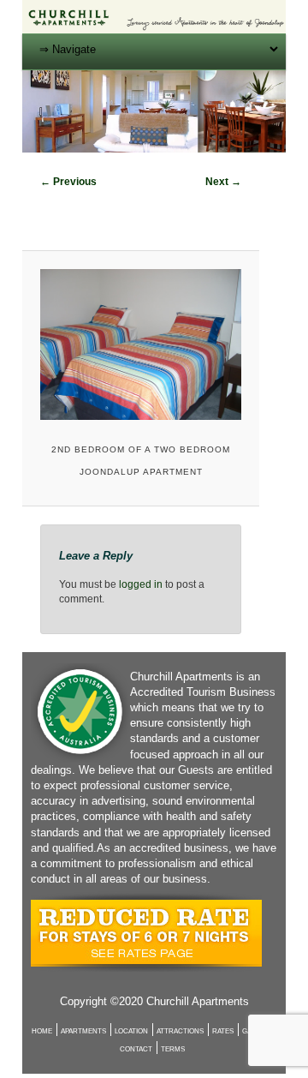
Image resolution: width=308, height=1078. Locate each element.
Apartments (83, 1031)
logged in (141, 584)
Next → (223, 182)
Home (42, 1031)
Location (131, 1031)
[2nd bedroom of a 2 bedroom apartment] (140, 344)
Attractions (180, 1031)
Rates (223, 1031)
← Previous (68, 182)
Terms (173, 1049)
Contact (136, 1049)
